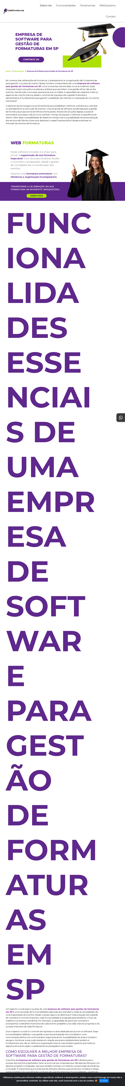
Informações (18, 71)
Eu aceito (104, 1081)
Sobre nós (46, 5)
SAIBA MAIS (36, 195)
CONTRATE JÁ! (31, 59)
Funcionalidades (66, 5)
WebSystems (107, 5)
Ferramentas (87, 5)
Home (8, 71)
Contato (111, 16)
